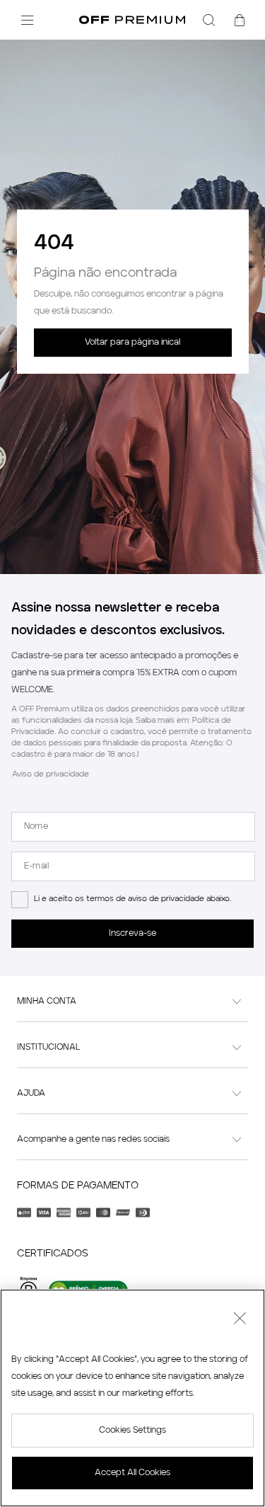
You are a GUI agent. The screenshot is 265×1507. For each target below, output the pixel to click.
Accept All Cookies (132, 1473)
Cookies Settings (132, 1430)
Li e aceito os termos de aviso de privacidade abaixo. (132, 899)
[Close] (239, 1320)
